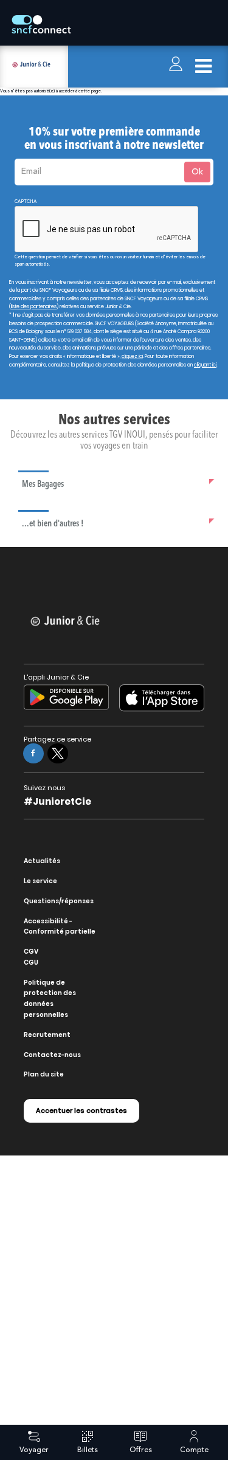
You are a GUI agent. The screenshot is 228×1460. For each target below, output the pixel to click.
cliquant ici (205, 365)
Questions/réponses (59, 901)
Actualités (42, 861)
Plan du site (44, 1074)
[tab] (118, 484)
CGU (31, 962)
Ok (197, 172)
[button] (118, 484)
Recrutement (47, 1034)
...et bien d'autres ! (53, 524)
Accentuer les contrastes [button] (81, 1110)
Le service (40, 881)
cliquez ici (132, 356)
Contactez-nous (52, 1054)
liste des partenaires (34, 306)
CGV (31, 951)
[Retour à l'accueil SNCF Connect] (41, 24)
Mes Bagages (43, 484)
